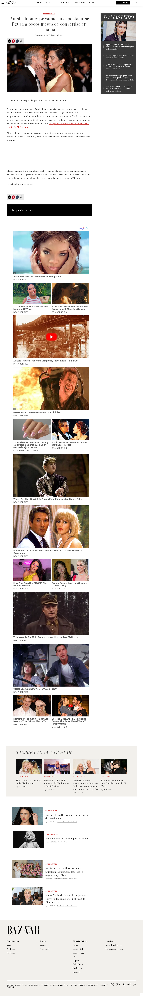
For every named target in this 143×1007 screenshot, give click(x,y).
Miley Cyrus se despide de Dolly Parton (28, 782)
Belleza (49, 3)
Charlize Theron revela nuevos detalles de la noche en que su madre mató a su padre (85, 785)
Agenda (92, 3)
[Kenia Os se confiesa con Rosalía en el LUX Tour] (114, 766)
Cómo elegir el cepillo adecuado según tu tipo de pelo (120, 57)
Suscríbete (123, 3)
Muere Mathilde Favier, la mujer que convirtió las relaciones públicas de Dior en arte (65, 898)
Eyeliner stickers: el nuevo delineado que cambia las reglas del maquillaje (120, 46)
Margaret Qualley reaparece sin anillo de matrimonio (66, 816)
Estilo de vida (79, 3)
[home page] (11, 2)
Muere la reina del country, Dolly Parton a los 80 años (56, 783)
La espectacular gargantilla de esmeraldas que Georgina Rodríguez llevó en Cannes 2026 (120, 78)
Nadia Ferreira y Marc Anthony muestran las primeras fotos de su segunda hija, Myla (64, 871)
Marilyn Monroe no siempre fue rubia (67, 838)
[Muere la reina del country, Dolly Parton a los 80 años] (57, 766)
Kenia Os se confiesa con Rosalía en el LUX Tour (113, 783)
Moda (39, 3)
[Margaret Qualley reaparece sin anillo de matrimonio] (27, 816)
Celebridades (63, 3)
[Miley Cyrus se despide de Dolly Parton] (29, 766)
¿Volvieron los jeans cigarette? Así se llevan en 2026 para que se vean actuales (119, 66)
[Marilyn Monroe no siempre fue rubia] (28, 839)
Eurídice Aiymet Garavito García (67, 822)
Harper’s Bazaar (57, 35)
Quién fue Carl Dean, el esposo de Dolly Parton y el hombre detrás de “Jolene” (119, 89)
